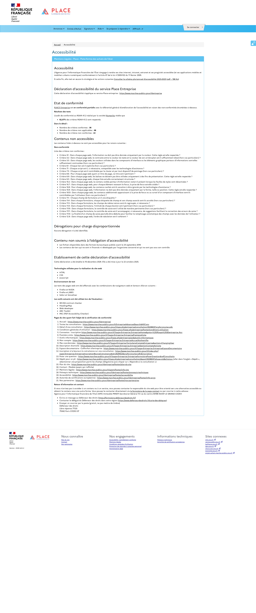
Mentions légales (115, 442)
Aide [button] (100, 28)
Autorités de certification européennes (171, 442)
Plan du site (65, 440)
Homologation (116, 449)
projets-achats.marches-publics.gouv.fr (219, 453)
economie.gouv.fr (211, 451)
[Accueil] (40, 13)
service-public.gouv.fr (213, 442)
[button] (194, 27)
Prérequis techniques (164, 440)
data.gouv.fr (209, 446)
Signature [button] (88, 28)
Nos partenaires (66, 444)
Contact (64, 442)
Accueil (57, 44)
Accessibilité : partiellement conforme (122, 440)
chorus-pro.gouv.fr (212, 449)
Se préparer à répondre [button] (117, 28)
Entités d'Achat (74, 28)
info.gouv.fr (209, 440)
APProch (137, 28)
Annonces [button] (58, 28)
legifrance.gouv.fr (211, 444)
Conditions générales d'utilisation (121, 444)
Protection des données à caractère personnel (125, 446)
